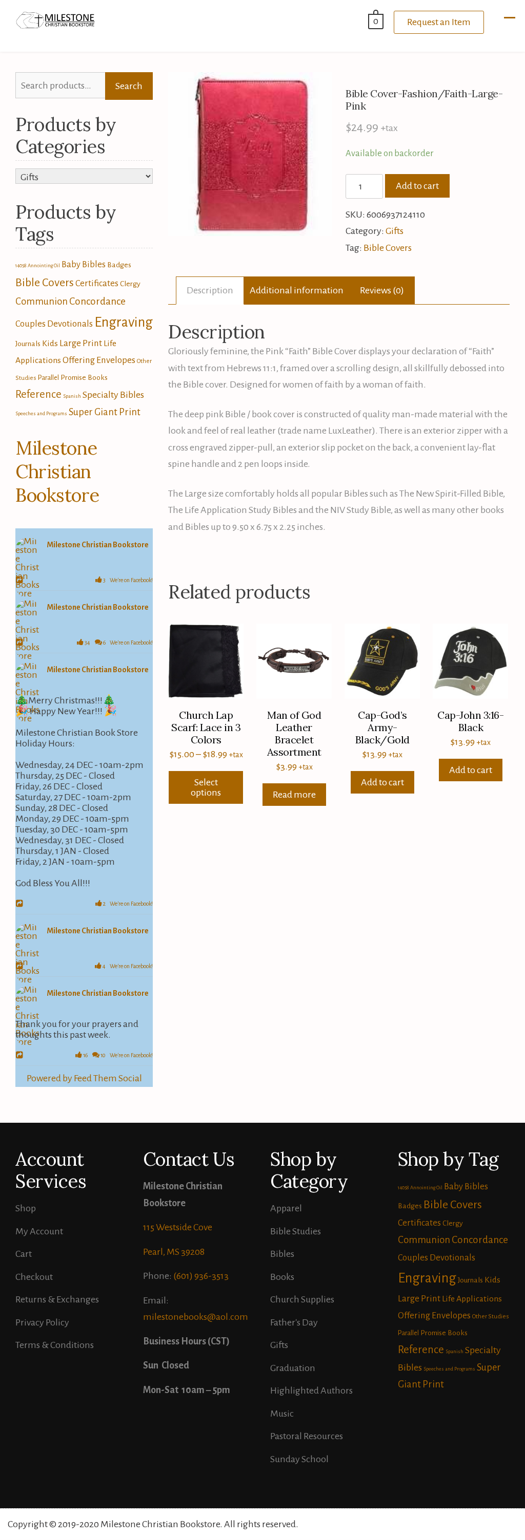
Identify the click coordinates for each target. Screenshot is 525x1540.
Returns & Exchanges (57, 1299)
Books (282, 1277)
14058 (20, 265)
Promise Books (84, 377)
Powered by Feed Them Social (84, 1078)
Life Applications (472, 1298)
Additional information (297, 290)
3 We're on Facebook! (127, 580)
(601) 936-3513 (201, 1276)
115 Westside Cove (177, 1227)
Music (282, 1413)
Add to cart (417, 186)
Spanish (72, 396)
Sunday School (299, 1459)
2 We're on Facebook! (127, 904)
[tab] (210, 290)
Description (210, 290)
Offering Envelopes (99, 360)
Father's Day (294, 1322)
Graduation (292, 1368)
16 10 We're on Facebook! (117, 1055)
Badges (119, 265)
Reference (38, 394)
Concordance (97, 301)
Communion (41, 301)
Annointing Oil (44, 265)
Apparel (286, 1208)
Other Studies (490, 1316)
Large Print (80, 343)
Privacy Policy (42, 1322)
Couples (30, 324)
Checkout (34, 1277)
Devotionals (70, 324)
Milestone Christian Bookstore (57, 471)
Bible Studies (295, 1231)
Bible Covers (388, 248)
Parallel (48, 377)
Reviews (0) (382, 290)
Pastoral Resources (306, 1436)
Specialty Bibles (113, 395)
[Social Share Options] (20, 581)
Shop (25, 1208)
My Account (39, 1231)
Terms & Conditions (54, 1345)
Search (129, 86)
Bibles (282, 1254)
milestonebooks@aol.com (195, 1317)
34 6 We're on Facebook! (118, 642)
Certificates (96, 283)
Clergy (130, 284)
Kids (50, 343)
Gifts (394, 231)
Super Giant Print (104, 412)
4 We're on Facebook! (127, 966)
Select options (206, 787)
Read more (294, 794)
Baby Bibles (84, 264)
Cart (23, 1254)
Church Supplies (302, 1299)
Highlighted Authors (311, 1390)
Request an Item (439, 22)
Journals (28, 343)
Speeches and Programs (41, 413)
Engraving (123, 322)
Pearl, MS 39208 (174, 1252)
